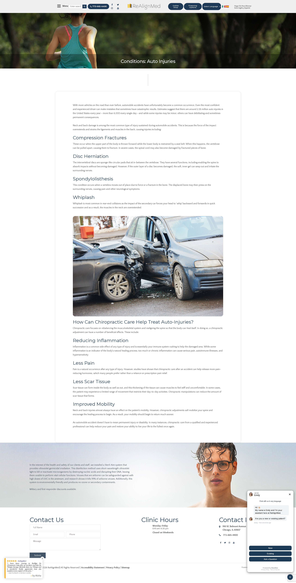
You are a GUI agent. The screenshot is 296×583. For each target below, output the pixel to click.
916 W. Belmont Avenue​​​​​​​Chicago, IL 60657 (234, 528)
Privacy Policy (113, 567)
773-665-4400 (99, 6)
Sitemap (126, 567)
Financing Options (192, 6)
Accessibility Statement (92, 567)
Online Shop (176, 6)
